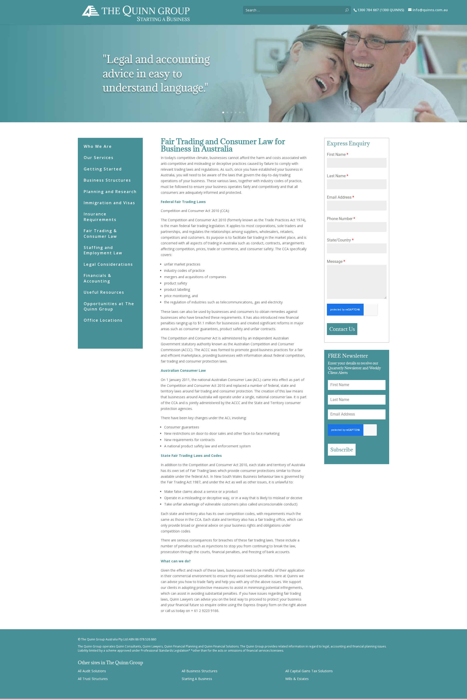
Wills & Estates (297, 678)
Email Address (340, 197)
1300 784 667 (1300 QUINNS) (380, 10)
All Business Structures (199, 671)
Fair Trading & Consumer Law (100, 233)
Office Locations (103, 320)
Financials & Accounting (97, 278)
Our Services (99, 157)
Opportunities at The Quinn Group (109, 306)
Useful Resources (104, 292)
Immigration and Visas (109, 202)
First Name (337, 154)
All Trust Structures (93, 678)
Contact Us (342, 329)
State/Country (340, 240)
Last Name (337, 176)
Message (336, 261)
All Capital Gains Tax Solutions (309, 671)
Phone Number (341, 218)
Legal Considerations (108, 264)
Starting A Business (197, 678)
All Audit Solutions (92, 671)
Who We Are (98, 146)
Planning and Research (110, 191)
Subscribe (341, 449)
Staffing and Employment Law (103, 250)
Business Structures (107, 180)
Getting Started (103, 169)
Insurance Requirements (100, 216)
